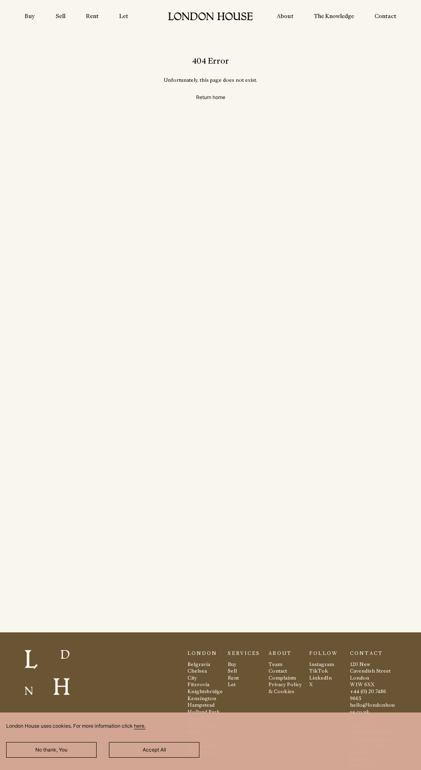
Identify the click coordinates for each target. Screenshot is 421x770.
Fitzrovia (198, 684)
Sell (60, 16)
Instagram (321, 664)
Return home (210, 97)
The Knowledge (334, 16)
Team (275, 664)
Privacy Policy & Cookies (285, 687)
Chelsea (197, 671)
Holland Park (203, 712)
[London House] (210, 17)
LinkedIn (320, 678)
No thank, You (51, 750)
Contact (385, 16)
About (285, 16)
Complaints (282, 678)
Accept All (154, 750)
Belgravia (198, 664)
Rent (92, 16)
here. (140, 726)
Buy (30, 16)
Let (123, 16)
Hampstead (201, 705)
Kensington (201, 698)
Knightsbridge (205, 691)
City (192, 678)
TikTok (318, 671)
